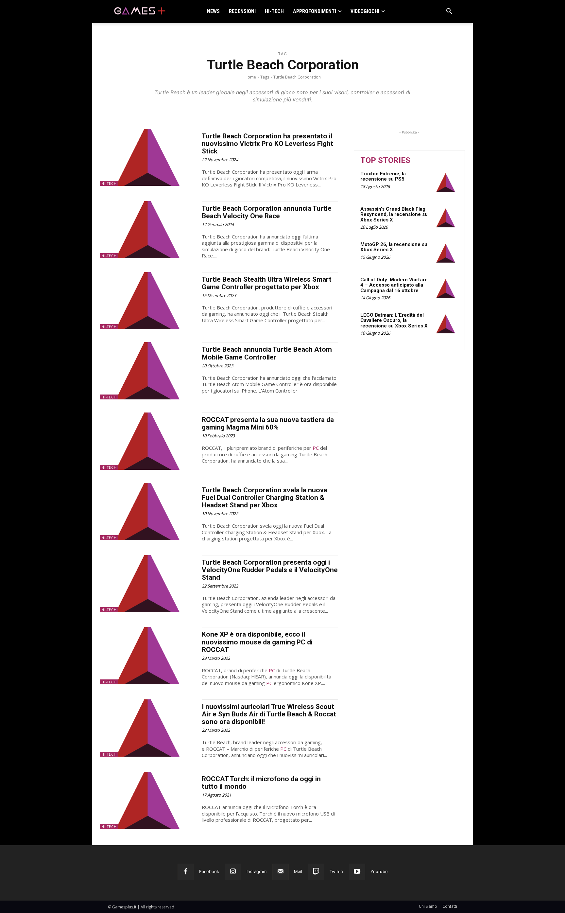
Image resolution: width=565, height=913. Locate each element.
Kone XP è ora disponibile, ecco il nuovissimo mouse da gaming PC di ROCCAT (257, 641)
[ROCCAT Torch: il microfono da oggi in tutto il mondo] (147, 800)
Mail (298, 871)
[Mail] (280, 872)
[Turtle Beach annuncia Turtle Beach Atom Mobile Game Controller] (147, 370)
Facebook (209, 871)
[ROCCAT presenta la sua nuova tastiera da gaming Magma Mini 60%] (147, 441)
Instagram (256, 871)
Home (250, 77)
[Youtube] (357, 872)
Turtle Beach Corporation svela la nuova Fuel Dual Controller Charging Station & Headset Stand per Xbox (264, 497)
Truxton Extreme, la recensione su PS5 (383, 176)
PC (316, 448)
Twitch (336, 871)
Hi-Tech (109, 183)
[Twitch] (316, 872)
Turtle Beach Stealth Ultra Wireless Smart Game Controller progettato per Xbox (267, 283)
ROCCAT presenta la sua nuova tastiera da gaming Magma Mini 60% (268, 423)
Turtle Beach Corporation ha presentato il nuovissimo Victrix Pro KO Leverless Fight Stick (267, 143)
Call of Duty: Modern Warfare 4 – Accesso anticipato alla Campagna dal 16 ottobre (394, 285)
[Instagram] (233, 872)
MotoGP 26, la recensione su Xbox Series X (393, 247)
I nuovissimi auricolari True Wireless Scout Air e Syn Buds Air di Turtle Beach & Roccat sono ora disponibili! (269, 714)
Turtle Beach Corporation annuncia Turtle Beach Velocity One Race (267, 212)
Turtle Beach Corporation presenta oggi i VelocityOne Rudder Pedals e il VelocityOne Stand (270, 569)
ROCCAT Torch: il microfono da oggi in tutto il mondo (261, 782)
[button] (449, 11)
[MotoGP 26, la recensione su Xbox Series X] (445, 253)
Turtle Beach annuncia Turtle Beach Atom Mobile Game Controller (267, 353)
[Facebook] (186, 872)
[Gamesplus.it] (139, 11)
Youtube (379, 871)
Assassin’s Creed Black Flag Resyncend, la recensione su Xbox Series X (394, 214)
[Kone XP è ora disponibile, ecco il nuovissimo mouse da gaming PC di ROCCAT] (147, 655)
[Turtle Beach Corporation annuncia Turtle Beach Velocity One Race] (147, 229)
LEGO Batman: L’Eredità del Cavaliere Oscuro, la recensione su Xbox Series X (394, 320)
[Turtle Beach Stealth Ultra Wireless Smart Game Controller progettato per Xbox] (147, 300)
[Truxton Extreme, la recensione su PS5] (445, 182)
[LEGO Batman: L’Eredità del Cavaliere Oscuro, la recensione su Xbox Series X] (445, 324)
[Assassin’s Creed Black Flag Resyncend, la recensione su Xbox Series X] (445, 218)
